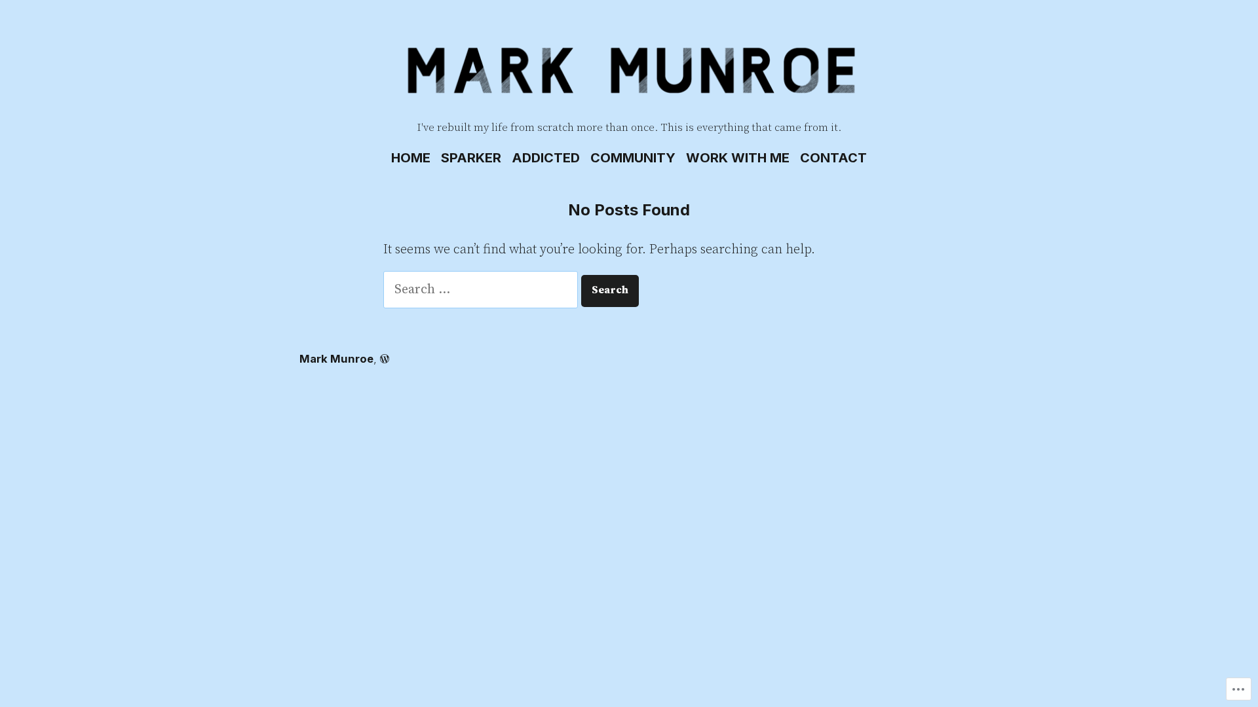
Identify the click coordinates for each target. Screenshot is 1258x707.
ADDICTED (546, 158)
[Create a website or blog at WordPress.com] (384, 358)
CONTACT (833, 158)
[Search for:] (482, 289)
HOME (410, 158)
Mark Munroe (336, 358)
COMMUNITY (633, 158)
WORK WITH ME (738, 158)
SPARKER (471, 158)
